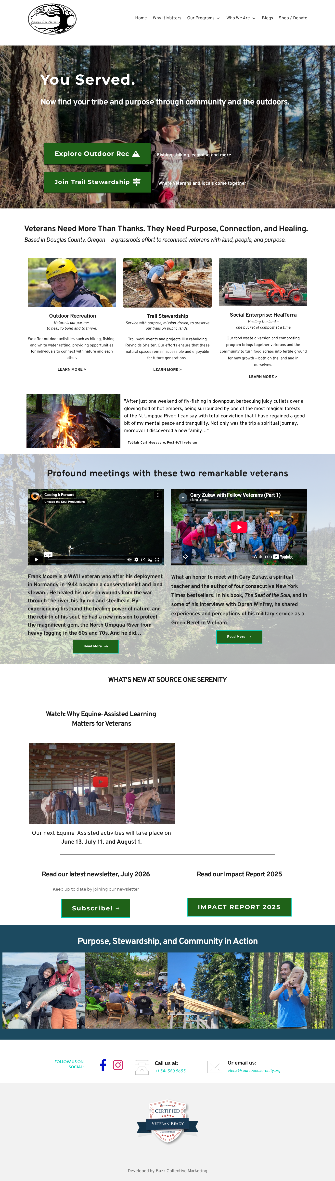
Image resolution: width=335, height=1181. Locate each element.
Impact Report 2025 (253, 874)
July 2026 (135, 874)
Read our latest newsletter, (81, 874)
